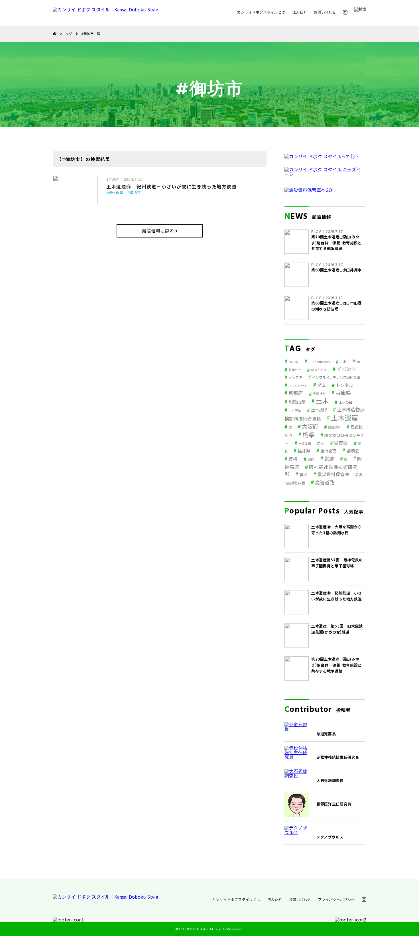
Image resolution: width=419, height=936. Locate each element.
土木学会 (294, 410)
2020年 (293, 362)
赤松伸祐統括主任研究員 (337, 757)
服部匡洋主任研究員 (333, 804)
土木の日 (345, 402)
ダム (321, 385)
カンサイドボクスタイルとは (261, 12)
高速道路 (324, 482)
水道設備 (304, 443)
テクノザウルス (329, 837)
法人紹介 (299, 12)
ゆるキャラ (319, 370)
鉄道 (329, 458)
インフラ (295, 377)
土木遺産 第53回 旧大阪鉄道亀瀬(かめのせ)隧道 (337, 629)
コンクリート (297, 385)
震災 (303, 474)
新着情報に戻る (158, 231)
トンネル (344, 385)
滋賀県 (341, 443)
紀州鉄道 (115, 192)
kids (343, 361)
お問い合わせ (325, 12)
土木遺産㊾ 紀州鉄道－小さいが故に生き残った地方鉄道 (171, 186)
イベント (346, 368)
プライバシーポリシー (336, 899)
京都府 (295, 392)
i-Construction (319, 362)
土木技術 (319, 410)
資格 (293, 459)
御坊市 (135, 192)
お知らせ (294, 370)
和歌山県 (297, 402)
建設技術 (334, 427)
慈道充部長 (326, 733)
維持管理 (328, 451)
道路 (311, 459)
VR (358, 362)
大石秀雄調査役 (330, 780)
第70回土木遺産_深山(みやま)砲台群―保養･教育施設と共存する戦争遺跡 (336, 665)
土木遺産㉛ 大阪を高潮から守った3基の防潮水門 (336, 529)
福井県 (304, 450)
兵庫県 (343, 392)
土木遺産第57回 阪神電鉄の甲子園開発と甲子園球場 (337, 562)
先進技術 (319, 393)
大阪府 (310, 426)
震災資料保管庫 (333, 474)
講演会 (352, 450)
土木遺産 (344, 418)
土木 (322, 401)
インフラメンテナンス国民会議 (336, 377)
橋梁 (308, 434)
